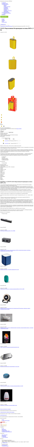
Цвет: (1, 123)
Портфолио (4, 13)
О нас (3, 428)
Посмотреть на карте (5, 445)
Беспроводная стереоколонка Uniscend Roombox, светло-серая (9, 366)
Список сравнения (5, 437)
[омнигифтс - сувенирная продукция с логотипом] (4, 17)
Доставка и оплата (5, 3)
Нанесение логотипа (5, 4)
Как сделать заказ (4, 434)
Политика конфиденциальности (7, 431)
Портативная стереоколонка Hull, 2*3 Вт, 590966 (7, 230)
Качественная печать (3, 415)
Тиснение (5, 9)
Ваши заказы (4, 435)
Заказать (1, 129)
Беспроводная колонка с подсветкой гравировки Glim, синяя (9, 269)
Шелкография (6, 11)
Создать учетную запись (5, 420)
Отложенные (4, 436)
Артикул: (1, 32)
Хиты (3, 21)
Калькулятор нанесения (5, 12)
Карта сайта (4, 429)
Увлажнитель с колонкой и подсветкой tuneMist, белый (8, 405)
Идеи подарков (4, 430)
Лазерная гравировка (7, 6)
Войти (3, 419)
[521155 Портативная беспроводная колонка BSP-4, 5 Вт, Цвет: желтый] (12, 52)
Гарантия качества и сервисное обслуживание (7, 412)
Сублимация (6, 7)
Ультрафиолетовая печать (8, 10)
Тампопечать (6, 8)
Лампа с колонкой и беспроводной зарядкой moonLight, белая (9, 347)
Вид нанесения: (2, 127)
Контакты (3, 14)
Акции (3, 19)
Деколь (5, 5)
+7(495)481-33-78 (4, 442)
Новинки (3, 20)
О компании (4, 2)
